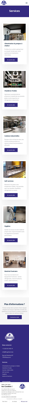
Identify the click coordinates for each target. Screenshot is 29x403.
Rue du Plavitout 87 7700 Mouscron (7, 356)
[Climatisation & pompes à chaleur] (14, 31)
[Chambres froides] (14, 78)
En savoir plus (11, 60)
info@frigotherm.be (7, 352)
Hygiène (4, 374)
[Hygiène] (14, 214)
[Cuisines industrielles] (14, 124)
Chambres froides (7, 368)
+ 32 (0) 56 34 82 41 (7, 348)
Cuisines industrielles (7, 370)
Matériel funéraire (7, 376)
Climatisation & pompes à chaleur (11, 366)
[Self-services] (14, 169)
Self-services (5, 372)
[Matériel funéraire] (14, 259)
